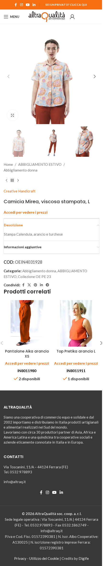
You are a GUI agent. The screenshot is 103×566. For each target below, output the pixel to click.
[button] (8, 76)
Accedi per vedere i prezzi (25, 212)
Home (8, 164)
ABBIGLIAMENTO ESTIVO (40, 164)
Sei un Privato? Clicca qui (66, 4)
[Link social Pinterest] (35, 285)
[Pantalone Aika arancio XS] (27, 323)
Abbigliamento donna (20, 170)
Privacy (20, 558)
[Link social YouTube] (27, 5)
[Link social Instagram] (21, 5)
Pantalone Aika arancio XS (27, 354)
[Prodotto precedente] (6, 180)
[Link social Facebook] (16, 5)
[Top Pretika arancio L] (76, 323)
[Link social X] (29, 285)
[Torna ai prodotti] (12, 180)
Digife (84, 558)
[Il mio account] (72, 16)
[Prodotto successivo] (18, 180)
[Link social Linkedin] (34, 5)
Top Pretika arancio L (76, 351)
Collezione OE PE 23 (34, 276)
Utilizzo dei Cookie (44, 558)
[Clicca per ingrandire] (12, 115)
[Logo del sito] (47, 16)
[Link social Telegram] (47, 285)
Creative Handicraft (19, 191)
